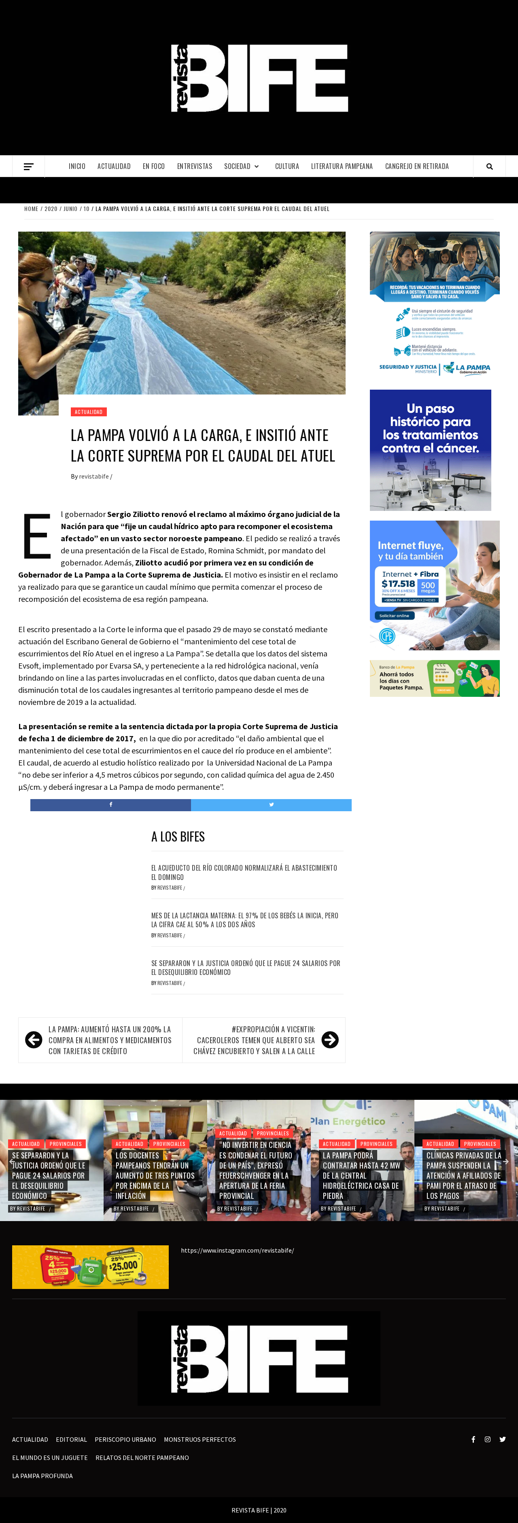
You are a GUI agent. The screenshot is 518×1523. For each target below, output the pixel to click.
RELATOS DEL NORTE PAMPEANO (142, 1457)
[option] (52, 1160)
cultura (287, 166)
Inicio (77, 166)
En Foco (154, 166)
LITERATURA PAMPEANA (342, 166)
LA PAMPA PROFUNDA (42, 1476)
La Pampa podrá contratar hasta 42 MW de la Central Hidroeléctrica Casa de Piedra (258, 1175)
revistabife (94, 476)
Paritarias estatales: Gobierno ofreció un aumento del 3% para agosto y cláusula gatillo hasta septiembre (462, 1170)
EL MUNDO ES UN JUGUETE (50, 1457)
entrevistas (194, 166)
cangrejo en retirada (417, 166)
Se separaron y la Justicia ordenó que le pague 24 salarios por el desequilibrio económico (246, 967)
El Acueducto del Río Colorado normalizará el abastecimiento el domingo (244, 872)
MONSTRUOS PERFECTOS (200, 1439)
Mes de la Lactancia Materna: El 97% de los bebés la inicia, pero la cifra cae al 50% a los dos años (245, 920)
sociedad (237, 166)
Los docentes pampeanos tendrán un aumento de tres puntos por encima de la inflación (51, 1175)
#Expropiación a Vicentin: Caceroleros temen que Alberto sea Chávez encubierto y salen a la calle (254, 1040)
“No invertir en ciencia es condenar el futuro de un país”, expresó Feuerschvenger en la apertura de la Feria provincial (152, 1170)
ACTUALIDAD (114, 166)
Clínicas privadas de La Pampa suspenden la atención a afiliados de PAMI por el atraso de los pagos (360, 1175)
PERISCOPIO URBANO (125, 1439)
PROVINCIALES (66, 1143)
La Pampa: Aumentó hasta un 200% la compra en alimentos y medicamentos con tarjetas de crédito (110, 1040)
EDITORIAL (71, 1439)
